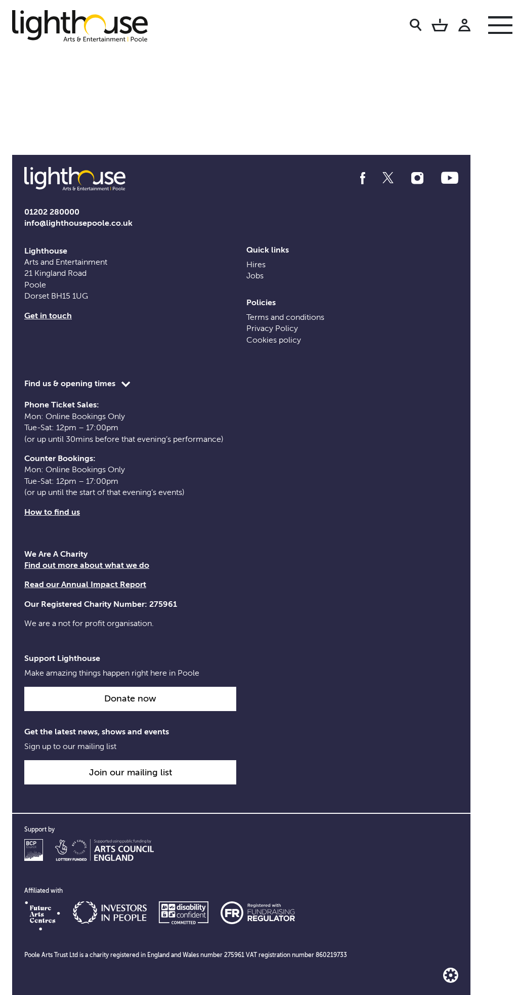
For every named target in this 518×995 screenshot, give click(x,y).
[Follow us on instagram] (417, 178)
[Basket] (439, 26)
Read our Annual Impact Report (85, 584)
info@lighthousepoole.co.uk (78, 223)
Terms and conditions (285, 317)
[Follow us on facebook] (362, 178)
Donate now (130, 698)
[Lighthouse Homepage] (88, 25)
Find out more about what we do (86, 565)
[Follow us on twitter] (388, 178)
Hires (256, 264)
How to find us (52, 512)
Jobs (255, 275)
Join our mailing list (130, 772)
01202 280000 (51, 212)
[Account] (464, 26)
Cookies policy (273, 340)
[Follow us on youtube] (449, 178)
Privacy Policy (272, 328)
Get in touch (48, 315)
